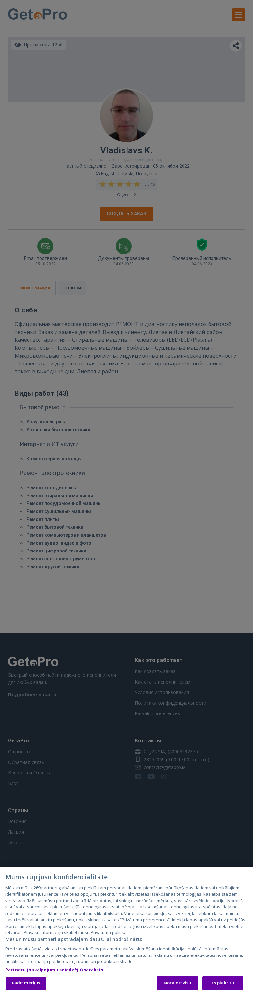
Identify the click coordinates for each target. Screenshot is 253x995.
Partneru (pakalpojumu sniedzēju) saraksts (54, 970)
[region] (126, 931)
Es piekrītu (223, 983)
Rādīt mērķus (26, 983)
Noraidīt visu (177, 983)
